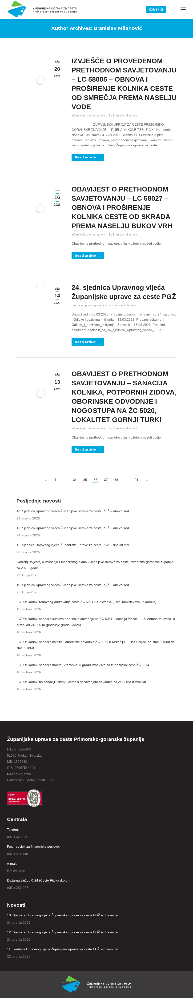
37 (106, 480)
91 (136, 480)
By (123, 115)
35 (85, 480)
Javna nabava (96, 115)
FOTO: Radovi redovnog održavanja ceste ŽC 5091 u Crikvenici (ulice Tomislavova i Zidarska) (86, 602)
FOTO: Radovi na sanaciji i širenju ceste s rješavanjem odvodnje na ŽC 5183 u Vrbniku (81, 682)
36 (95, 480)
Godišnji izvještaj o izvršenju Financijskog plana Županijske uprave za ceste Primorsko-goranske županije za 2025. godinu (94, 565)
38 (116, 480)
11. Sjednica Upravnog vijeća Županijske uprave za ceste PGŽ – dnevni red (72, 545)
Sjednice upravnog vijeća (88, 305)
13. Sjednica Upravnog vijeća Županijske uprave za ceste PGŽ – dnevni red (72, 511)
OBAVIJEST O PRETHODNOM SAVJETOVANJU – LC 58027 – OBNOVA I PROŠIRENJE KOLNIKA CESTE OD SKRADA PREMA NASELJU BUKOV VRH (122, 207)
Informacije (79, 115)
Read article (85, 157)
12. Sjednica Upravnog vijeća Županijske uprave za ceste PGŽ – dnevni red (72, 528)
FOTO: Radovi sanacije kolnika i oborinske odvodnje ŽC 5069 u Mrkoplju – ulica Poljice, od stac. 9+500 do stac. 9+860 (95, 645)
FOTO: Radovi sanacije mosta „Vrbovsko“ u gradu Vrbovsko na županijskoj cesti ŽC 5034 (82, 665)
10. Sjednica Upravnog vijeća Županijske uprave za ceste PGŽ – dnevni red (72, 585)
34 (75, 480)
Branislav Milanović (118, 28)
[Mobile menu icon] (183, 9)
